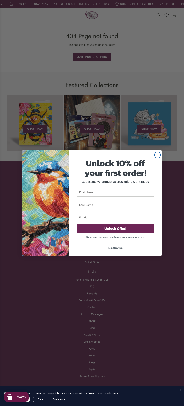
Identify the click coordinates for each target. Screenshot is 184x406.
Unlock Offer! (115, 228)
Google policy (110, 393)
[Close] (180, 390)
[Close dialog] (157, 155)
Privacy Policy (95, 393)
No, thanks (115, 248)
